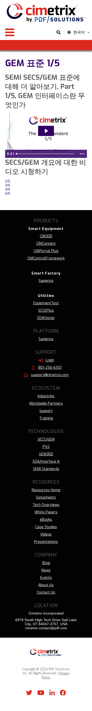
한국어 (79, 32)
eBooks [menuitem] (46, 519)
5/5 (7, 193)
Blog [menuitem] (46, 562)
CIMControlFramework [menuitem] (46, 258)
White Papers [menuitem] (45, 512)
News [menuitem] (46, 570)
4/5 (7, 189)
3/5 (7, 185)
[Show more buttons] (82, 154)
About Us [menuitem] (46, 585)
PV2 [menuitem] (46, 446)
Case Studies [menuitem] (46, 527)
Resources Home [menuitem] (46, 490)
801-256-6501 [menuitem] (50, 367)
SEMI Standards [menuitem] (46, 469)
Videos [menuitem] (46, 534)
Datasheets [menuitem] (46, 497)
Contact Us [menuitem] (46, 592)
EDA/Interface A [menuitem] (46, 461)
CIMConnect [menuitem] (46, 243)
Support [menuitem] (46, 410)
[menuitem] (46, 228)
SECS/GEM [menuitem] (46, 439)
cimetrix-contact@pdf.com (46, 628)
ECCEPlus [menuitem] (46, 310)
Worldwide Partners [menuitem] (46, 403)
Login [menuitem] (49, 360)
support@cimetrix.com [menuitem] (50, 375)
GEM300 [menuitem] (46, 454)
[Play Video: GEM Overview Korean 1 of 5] (46, 131)
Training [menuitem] (46, 418)
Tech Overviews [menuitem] (46, 504)
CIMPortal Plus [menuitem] (46, 251)
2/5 (7, 181)
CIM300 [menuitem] (46, 236)
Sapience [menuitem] (46, 280)
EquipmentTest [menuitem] (46, 303)
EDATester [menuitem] (46, 318)
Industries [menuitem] (46, 396)
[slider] (46, 154)
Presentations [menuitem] (46, 541)
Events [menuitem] (46, 577)
